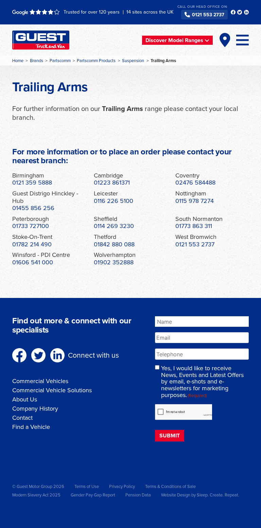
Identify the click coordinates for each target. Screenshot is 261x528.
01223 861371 (112, 182)
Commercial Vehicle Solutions (52, 390)
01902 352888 (114, 262)
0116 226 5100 (113, 200)
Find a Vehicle (31, 426)
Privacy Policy (122, 486)
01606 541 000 (32, 262)
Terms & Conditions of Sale (170, 486)
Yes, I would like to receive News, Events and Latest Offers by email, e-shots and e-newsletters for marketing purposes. (202, 382)
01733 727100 (30, 226)
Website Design (175, 495)
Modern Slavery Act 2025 (36, 495)
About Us (24, 399)
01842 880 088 (114, 244)
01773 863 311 (193, 226)
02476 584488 (195, 182)
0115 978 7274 (194, 200)
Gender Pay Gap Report (93, 495)
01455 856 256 (33, 208)
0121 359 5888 (32, 182)
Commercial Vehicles (40, 381)
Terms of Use (86, 486)
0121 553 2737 (208, 14)
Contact (22, 417)
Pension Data (138, 495)
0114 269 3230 (114, 226)
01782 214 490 (32, 244)
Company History (35, 408)
